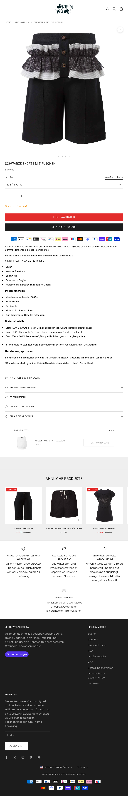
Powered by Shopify (76, 774)
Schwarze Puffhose (23, 529)
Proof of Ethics (97, 645)
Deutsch (81, 767)
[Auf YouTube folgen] (39, 757)
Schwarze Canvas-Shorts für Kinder (64, 529)
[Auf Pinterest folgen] (30, 757)
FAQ (90, 651)
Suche (92, 634)
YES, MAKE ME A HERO (94, 405)
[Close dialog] (121, 358)
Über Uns (93, 639)
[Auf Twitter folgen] (14, 757)
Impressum (94, 683)
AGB (90, 662)
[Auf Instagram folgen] (22, 757)
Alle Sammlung (22, 22)
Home (8, 22)
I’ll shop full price (94, 434)
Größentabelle (114, 177)
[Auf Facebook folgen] (6, 757)
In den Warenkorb (64, 217)
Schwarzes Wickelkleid (104, 529)
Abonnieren (16, 745)
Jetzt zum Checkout (64, 227)
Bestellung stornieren (100, 668)
